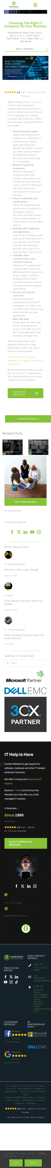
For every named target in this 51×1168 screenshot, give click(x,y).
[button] (4, 447)
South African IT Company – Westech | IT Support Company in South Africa (25, 360)
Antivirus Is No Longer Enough (21, 569)
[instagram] (39, 532)
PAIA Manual (28, 1100)
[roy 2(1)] (8, 583)
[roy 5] (8, 552)
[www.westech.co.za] (14, 5)
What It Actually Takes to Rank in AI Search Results (24, 637)
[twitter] (19, 532)
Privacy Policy (13, 1100)
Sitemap (41, 1097)
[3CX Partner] (25, 697)
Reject (33, 1163)
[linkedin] (26, 532)
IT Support (8, 595)
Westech (17, 35)
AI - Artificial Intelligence (14, 564)
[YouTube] (5, 982)
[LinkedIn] (16, 977)
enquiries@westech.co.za (16, 915)
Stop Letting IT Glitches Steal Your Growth (23, 602)
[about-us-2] (25, 457)
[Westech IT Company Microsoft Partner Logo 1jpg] (25, 670)
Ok (16, 1163)
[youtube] (32, 532)
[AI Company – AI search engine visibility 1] (8, 617)
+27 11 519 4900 (12, 903)
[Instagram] (11, 982)
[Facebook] (5, 977)
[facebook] (12, 532)
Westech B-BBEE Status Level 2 (20, 1097)
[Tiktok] (16, 982)
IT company (35, 102)
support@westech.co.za (40, 980)
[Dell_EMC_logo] (25, 688)
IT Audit (17, 790)
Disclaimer (32, 1103)
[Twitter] (11, 977)
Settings (42, 1153)
